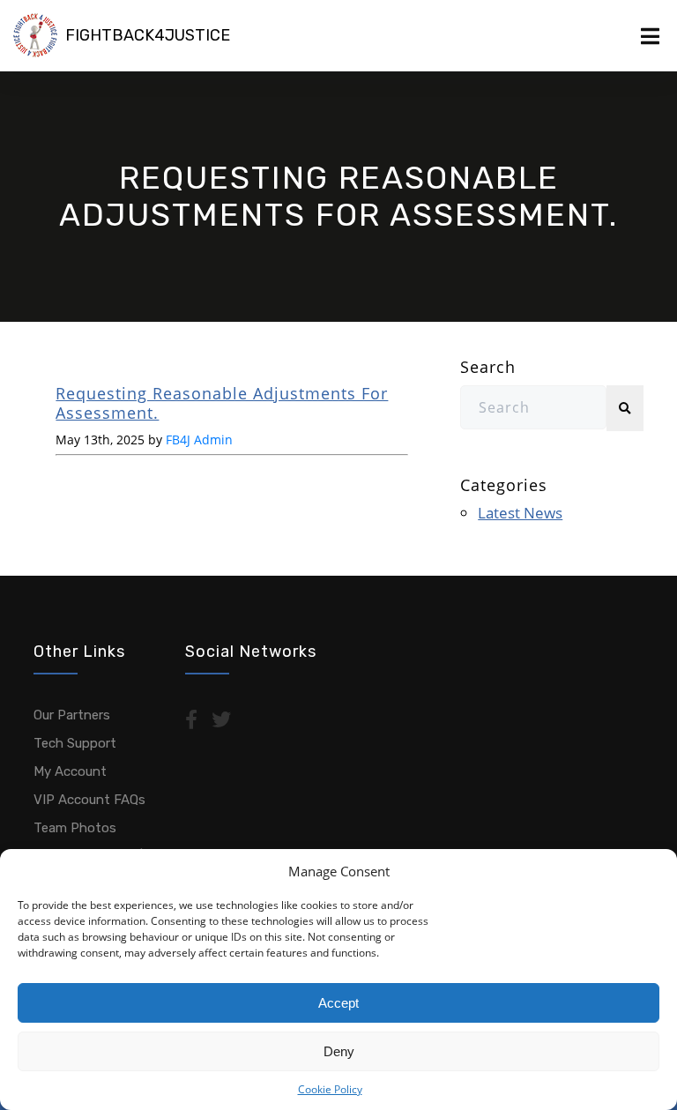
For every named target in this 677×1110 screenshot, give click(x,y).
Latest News (520, 513)
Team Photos (74, 828)
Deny (339, 1051)
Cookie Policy (330, 1089)
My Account (70, 771)
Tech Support (74, 743)
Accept (338, 1002)
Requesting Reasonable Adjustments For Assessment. (222, 403)
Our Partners (71, 715)
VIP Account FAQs (89, 800)
